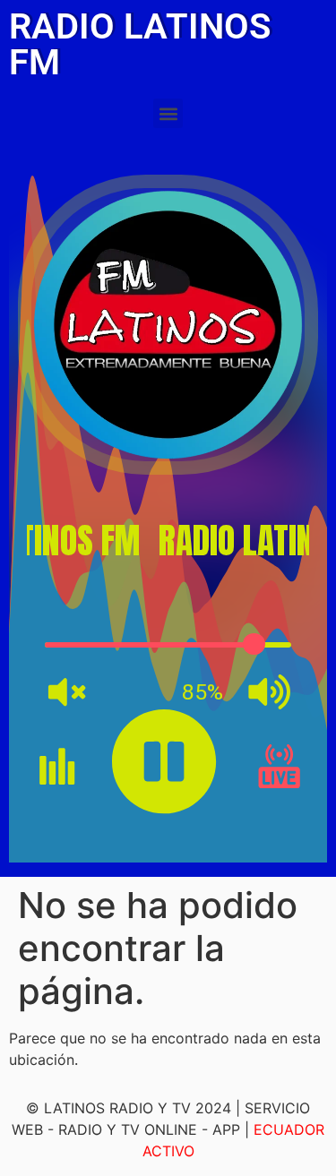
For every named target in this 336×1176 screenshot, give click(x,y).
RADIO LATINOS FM (140, 44)
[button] (168, 113)
